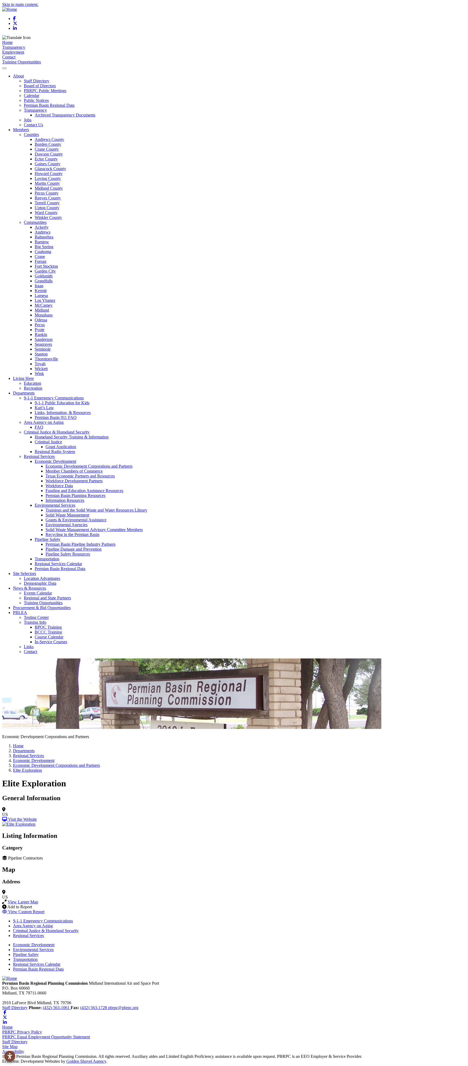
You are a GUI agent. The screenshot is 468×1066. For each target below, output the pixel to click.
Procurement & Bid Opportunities (42, 607)
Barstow (42, 242)
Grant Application (61, 446)
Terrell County (47, 203)
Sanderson (44, 339)
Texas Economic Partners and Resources (80, 476)
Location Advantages (42, 578)
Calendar (31, 95)
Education (32, 383)
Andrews (42, 232)
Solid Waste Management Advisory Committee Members (94, 529)
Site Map (10, 1046)
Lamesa (41, 295)
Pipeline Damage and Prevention (74, 549)
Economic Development (33, 944)
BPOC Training (48, 627)
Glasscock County (50, 168)
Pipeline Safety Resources (68, 554)
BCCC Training (48, 632)
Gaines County (47, 163)
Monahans (44, 315)
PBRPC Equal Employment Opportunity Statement (46, 1037)
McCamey (44, 305)
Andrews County (49, 139)
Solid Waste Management (67, 515)
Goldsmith (44, 276)
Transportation (47, 559)
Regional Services (28, 935)
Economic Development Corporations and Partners (89, 466)
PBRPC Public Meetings (45, 90)
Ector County (46, 159)
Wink (39, 373)
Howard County (49, 173)
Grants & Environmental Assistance (76, 520)
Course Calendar (49, 637)
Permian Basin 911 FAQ (56, 417)
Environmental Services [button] (55, 505)
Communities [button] (35, 222)
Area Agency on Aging (33, 925)
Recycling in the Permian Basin (72, 534)
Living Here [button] (23, 378)
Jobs (27, 120)
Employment (13, 52)
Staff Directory (36, 81)
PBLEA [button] (20, 612)
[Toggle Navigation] (4, 68)
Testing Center (36, 617)
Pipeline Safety (26, 954)
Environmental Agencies (66, 524)
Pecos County (46, 193)
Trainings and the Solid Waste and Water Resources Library (96, 510)
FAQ (39, 427)
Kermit (41, 290)
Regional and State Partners (47, 598)
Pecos (40, 324)
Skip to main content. (20, 4)
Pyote (39, 329)
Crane (40, 256)
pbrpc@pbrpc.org (123, 1007)
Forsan (40, 261)
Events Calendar (38, 593)
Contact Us (33, 124)
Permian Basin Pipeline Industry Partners (80, 544)
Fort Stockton (46, 266)
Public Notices (36, 100)
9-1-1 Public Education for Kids (62, 402)
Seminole (43, 349)
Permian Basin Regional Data (49, 105)
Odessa (41, 320)
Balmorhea (44, 237)
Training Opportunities (21, 62)
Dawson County (49, 154)
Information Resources (65, 500)
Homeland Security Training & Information (72, 437)
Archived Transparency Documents (65, 115)
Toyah (40, 363)
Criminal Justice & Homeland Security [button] (57, 432)
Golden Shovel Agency (86, 1061)
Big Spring (44, 246)
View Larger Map (23, 902)
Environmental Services (33, 949)
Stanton (41, 354)
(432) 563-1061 (57, 1007)
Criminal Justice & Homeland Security (46, 930)
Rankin (41, 334)
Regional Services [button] (39, 456)
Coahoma (43, 251)
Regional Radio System (55, 451)
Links (29, 646)
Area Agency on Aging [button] (44, 422)
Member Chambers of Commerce (74, 471)
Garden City (45, 271)
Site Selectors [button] (24, 573)
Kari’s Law (44, 407)
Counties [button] (31, 134)
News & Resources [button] (29, 588)
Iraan (39, 285)
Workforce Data (59, 485)
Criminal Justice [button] (48, 442)
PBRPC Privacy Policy (22, 1032)
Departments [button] (24, 393)
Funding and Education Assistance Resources (84, 490)
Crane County (47, 149)
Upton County (47, 207)
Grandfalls (44, 281)
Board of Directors (40, 85)
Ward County (46, 212)
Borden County (48, 144)
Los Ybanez (45, 300)
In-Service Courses (51, 641)
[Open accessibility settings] (9, 1056)
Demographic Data (40, 583)
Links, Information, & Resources (63, 412)
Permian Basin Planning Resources (75, 495)
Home (7, 42)
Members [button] (21, 129)
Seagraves (43, 344)
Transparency (13, 47)
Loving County (48, 178)
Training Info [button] (35, 622)
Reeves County (48, 198)
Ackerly (41, 227)
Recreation (33, 388)
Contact (8, 57)
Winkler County (48, 217)
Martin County (47, 183)
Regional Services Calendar (58, 563)
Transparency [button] (35, 110)
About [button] (18, 76)
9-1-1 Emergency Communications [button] (54, 398)
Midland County (49, 188)
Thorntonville (46, 359)
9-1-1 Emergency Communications (43, 921)
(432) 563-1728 (94, 1007)
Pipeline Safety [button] (47, 539)
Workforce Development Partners (74, 481)
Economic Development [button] (55, 461)
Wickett (41, 368)
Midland (42, 310)
